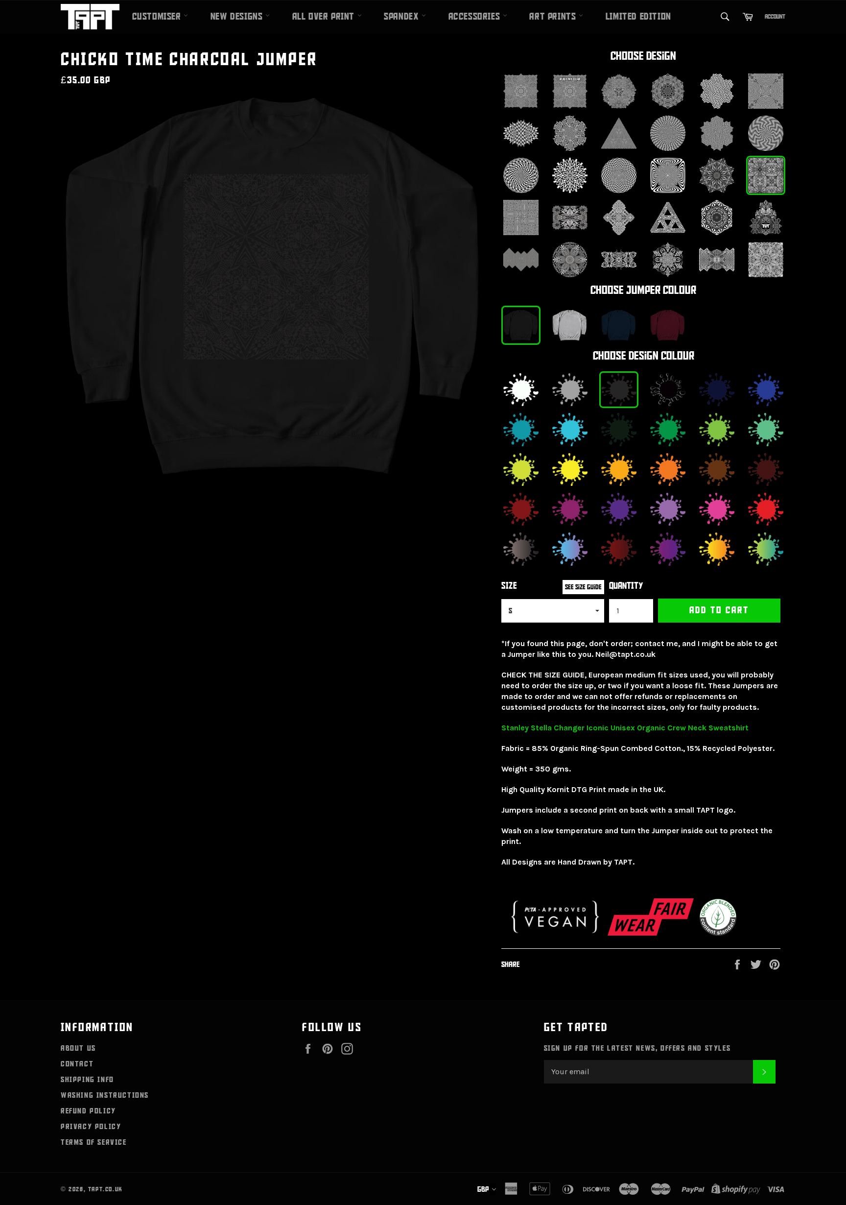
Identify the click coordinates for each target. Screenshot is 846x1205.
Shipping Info (87, 1079)
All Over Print (324, 16)
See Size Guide (583, 587)
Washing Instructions (105, 1095)
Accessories (475, 16)
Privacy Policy (91, 1126)
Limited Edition (638, 16)
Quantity (626, 586)
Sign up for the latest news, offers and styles (637, 1048)
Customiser (158, 16)
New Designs (238, 16)
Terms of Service (94, 1142)
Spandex (403, 16)
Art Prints (554, 16)
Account (775, 16)
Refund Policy (88, 1111)
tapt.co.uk (105, 1189)
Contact (77, 1064)
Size (509, 586)
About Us (78, 1048)
